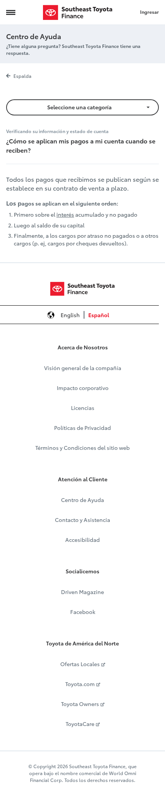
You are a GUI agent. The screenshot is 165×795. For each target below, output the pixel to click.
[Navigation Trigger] (10, 12)
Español (98, 315)
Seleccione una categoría (79, 107)
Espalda (22, 75)
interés (65, 214)
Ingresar (149, 11)
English (70, 315)
